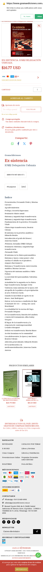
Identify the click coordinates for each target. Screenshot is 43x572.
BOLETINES (7, 464)
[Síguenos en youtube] (13, 522)
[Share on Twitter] (24, 143)
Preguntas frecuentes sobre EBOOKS (30, 459)
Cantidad (6, 90)
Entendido (21, 569)
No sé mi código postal (9, 114)
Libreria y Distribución (30, 453)
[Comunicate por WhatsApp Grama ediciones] (38, 555)
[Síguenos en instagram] (4, 522)
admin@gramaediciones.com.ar (17, 503)
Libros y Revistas (28, 448)
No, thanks (27, 16)
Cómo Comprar (8, 453)
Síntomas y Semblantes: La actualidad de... (32, 399)
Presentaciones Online (11, 457)
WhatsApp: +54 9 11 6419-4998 (16, 499)
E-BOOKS (5, 448)
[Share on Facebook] (18, 143)
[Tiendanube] (21, 548)
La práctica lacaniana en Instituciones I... (11, 399)
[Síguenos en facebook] (8, 522)
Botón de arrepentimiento (21, 558)
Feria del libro (27, 464)
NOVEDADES (7, 444)
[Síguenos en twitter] (18, 522)
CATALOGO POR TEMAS (31, 444)
